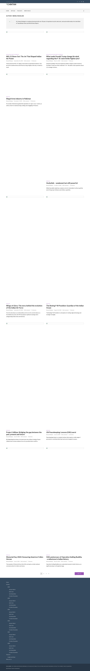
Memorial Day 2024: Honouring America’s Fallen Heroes (24, 558)
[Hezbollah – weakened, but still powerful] (65, 126)
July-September (12, 593)
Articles (13, 10)
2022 (9, 620)
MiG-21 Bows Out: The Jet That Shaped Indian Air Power (23, 57)
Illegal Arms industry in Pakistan (18, 99)
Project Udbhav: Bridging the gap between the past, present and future (24, 433)
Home (7, 10)
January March (12, 612)
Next (79, 573)
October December (13, 607)
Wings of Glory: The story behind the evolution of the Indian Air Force (24, 307)
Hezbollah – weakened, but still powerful (62, 183)
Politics (52, 54)
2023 (9, 609)
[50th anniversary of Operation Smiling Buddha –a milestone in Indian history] (65, 500)
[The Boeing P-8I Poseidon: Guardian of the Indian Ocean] (65, 249)
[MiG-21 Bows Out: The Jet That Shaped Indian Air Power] (25, 41)
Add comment (27, 60)
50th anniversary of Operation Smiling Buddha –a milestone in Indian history (64, 558)
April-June (11, 591)
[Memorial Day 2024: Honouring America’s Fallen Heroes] (25, 500)
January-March (12, 589)
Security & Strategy (14, 54)
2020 (9, 643)
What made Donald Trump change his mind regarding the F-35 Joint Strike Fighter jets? (63, 57)
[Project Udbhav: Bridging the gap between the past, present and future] (25, 375)
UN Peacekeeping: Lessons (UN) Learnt (61, 432)
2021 (9, 632)
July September (12, 605)
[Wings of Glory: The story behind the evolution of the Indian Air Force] (25, 249)
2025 (9, 587)
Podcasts (19, 10)
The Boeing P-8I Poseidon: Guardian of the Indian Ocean (65, 307)
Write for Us (27, 10)
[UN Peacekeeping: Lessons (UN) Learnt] (65, 375)
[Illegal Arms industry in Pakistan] (25, 84)
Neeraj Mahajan (9, 60)
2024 (9, 598)
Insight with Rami (11, 657)
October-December (13, 596)
